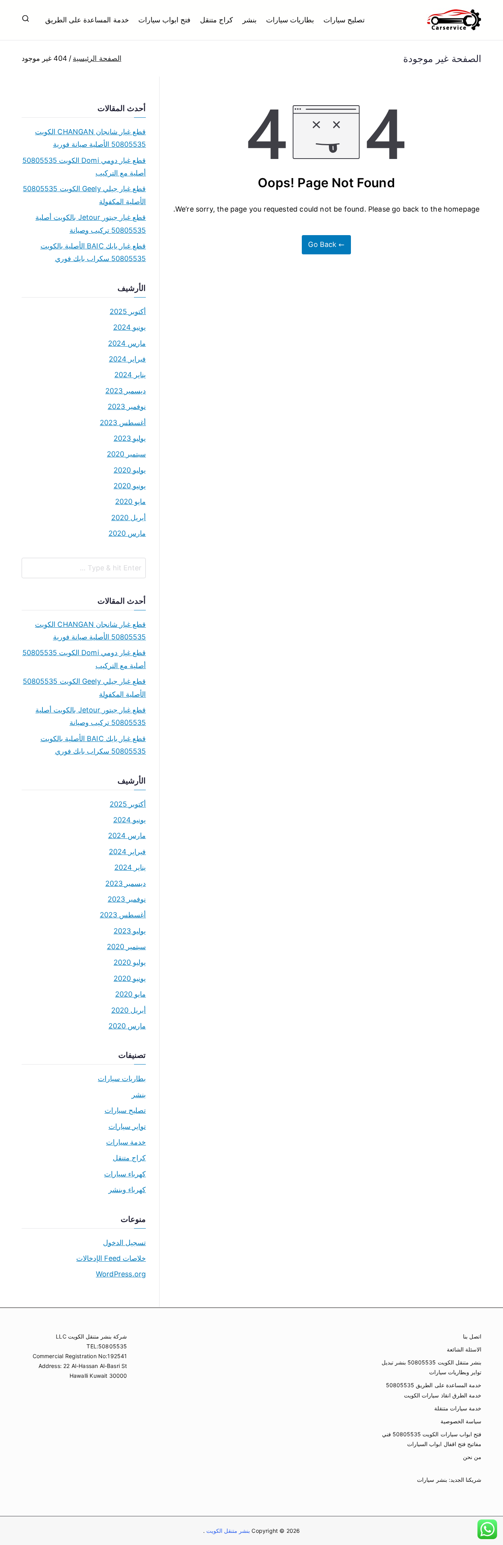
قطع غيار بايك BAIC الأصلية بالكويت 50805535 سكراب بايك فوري (93, 252)
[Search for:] (83, 568)
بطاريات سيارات (290, 20)
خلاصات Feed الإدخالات (111, 1258)
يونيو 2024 (129, 327)
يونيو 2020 (130, 486)
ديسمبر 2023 (125, 391)
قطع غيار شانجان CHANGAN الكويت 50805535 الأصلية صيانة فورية (90, 138)
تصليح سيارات (344, 20)
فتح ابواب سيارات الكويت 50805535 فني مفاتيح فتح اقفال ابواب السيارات (431, 1439)
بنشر (249, 20)
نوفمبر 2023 (127, 406)
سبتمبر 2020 (126, 454)
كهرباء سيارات (125, 1174)
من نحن (472, 1457)
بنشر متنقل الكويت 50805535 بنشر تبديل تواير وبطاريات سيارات (431, 1367)
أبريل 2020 (128, 517)
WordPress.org (121, 1274)
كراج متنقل (216, 20)
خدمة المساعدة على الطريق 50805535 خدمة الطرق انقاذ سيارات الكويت (433, 1390)
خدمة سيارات (126, 1142)
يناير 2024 (130, 375)
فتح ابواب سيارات (164, 20)
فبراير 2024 (127, 359)
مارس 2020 (127, 533)
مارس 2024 (127, 343)
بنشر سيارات (432, 1479)
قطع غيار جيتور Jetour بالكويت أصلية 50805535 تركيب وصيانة (90, 223)
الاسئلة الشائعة (464, 1349)
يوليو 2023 (130, 438)
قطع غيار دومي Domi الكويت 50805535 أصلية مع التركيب (84, 166)
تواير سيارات (127, 1126)
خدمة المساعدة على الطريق (87, 20)
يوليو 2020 (130, 470)
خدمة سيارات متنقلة (457, 1408)
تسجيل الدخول (124, 1242)
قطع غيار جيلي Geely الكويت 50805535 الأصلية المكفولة (84, 194)
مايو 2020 (130, 501)
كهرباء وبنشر (127, 1189)
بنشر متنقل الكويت (227, 1530)
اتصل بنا (472, 1336)
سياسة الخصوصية (461, 1421)
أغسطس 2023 (123, 422)
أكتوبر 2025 (128, 311)
